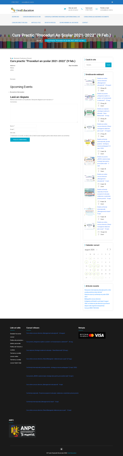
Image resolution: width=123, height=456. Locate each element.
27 (98, 274)
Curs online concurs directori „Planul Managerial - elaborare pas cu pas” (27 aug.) (49, 359)
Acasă (39, 41)
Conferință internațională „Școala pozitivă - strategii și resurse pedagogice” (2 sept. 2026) (51, 367)
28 (90, 258)
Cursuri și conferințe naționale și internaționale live (62, 16)
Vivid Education (71, 453)
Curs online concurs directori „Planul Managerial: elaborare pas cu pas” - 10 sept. (49, 410)
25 (90, 274)
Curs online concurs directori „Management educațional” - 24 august (45, 333)
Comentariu (13, 102)
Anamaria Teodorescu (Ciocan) (23, 58)
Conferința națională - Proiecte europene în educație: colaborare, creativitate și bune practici (52, 393)
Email (12, 129)
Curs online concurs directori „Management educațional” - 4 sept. (44, 384)
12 (94, 266)
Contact (85, 22)
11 (90, 266)
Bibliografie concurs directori (93, 299)
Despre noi (15, 16)
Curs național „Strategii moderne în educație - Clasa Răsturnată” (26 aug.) (47, 350)
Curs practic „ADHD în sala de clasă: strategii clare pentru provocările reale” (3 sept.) (49, 376)
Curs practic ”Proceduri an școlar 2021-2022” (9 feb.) (65, 41)
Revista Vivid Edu (50, 22)
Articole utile (36, 22)
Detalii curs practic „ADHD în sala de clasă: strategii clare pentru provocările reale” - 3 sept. (103, 161)
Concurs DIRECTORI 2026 (19, 22)
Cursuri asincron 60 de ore (32, 16)
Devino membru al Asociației (69, 22)
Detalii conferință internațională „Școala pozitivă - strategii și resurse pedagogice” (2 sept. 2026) (103, 144)
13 (98, 266)
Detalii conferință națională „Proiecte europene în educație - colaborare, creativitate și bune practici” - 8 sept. (104, 194)
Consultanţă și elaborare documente (96, 16)
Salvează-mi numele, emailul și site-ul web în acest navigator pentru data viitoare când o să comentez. (41, 135)
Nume (12, 126)
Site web (12, 132)
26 (94, 274)
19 (94, 270)
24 (86, 274)
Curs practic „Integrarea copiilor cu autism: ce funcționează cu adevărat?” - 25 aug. (49, 341)
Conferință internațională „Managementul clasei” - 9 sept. (42, 401)
